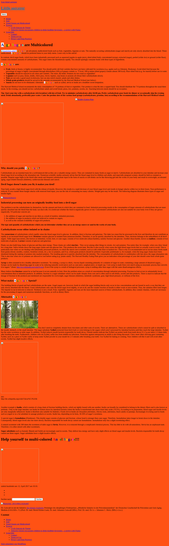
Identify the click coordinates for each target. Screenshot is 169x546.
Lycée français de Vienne (21, 28)
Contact (14, 34)
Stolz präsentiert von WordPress (13, 544)
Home (8, 19)
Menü (4, 14)
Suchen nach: (6, 499)
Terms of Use (16, 37)
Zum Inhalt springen (9, 2)
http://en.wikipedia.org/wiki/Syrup (30, 267)
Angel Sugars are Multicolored (18, 23)
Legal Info (10, 32)
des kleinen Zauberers (35, 508)
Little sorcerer (13, 8)
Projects (9, 25)
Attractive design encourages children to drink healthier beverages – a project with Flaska (45, 30)
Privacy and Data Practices (21, 39)
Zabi (8, 21)
